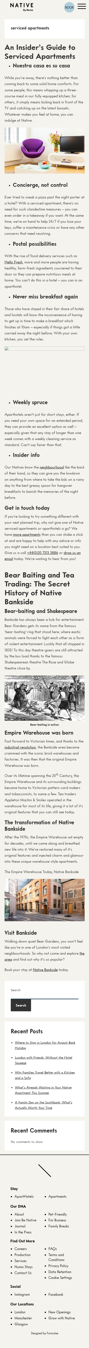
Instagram (22, 1294)
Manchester (23, 1318)
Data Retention (59, 1272)
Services (20, 1261)
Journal (19, 1226)
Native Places (21, 7)
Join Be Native (25, 1220)
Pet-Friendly (57, 1214)
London (19, 1312)
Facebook (55, 1294)
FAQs (52, 1248)
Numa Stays (23, 1267)
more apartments (27, 534)
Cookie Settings (60, 1277)
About (19, 1214)
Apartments (57, 1196)
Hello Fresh (14, 262)
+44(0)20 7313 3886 (42, 552)
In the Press (22, 1232)
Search (15, 990)
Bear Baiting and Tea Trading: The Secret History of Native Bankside (39, 588)
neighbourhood (52, 467)
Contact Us (22, 1273)
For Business (57, 1220)
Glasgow (21, 1324)
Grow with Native (61, 1318)
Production (22, 1255)
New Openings (59, 1312)
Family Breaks (58, 1226)
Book (69, 7)
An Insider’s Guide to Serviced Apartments (40, 51)
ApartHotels (24, 1196)
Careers (20, 1248)
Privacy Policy (58, 1266)
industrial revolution (20, 747)
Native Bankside (45, 969)
